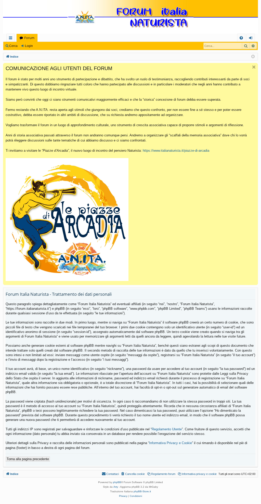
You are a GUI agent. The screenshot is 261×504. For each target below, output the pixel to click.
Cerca (13, 46)
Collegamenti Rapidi (12, 38)
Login (29, 46)
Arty (115, 486)
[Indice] (130, 17)
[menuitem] (241, 38)
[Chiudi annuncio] (253, 67)
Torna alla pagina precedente (28, 459)
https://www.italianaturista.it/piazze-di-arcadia (176, 150)
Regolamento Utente (167, 429)
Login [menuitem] (252, 38)
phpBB (117, 482)
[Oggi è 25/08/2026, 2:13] (253, 57)
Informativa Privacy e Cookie (170, 443)
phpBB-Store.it (142, 491)
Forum (29, 37)
